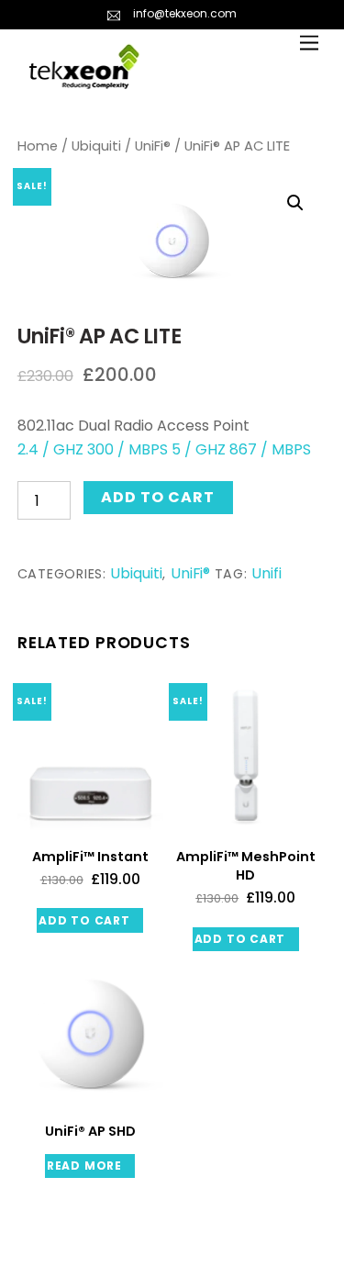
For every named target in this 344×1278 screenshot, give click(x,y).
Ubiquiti (96, 146)
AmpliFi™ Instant (90, 856)
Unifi (266, 573)
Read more (84, 1165)
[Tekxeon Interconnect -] (83, 80)
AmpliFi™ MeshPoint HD (246, 865)
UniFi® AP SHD (90, 1131)
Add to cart (158, 497)
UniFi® (153, 146)
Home (37, 146)
